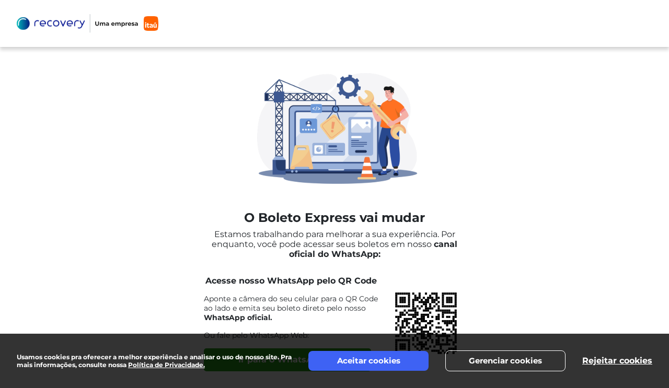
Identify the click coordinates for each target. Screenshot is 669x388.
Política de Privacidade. (166, 365)
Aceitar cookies (368, 361)
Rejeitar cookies (617, 361)
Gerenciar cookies (505, 361)
